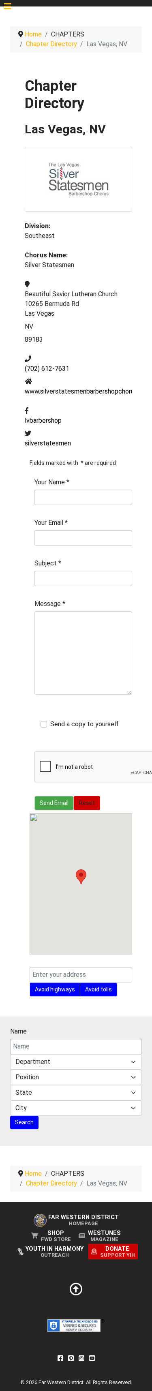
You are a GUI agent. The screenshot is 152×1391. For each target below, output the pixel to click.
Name (18, 1031)
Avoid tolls (98, 989)
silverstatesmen (48, 443)
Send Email (54, 803)
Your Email (51, 522)
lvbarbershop (43, 420)
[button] (81, 877)
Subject (47, 563)
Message (49, 604)
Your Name (51, 482)
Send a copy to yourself (84, 724)
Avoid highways (55, 989)
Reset (87, 803)
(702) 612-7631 (47, 368)
